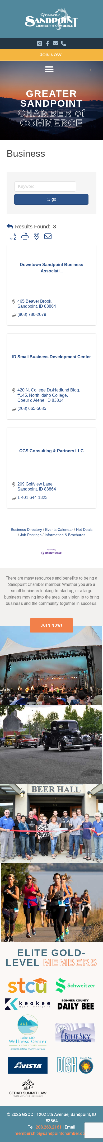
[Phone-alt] (63, 43)
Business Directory (26, 530)
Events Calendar (59, 530)
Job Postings (30, 535)
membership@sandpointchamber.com (52, 1133)
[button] (49, 69)
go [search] (54, 199)
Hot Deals (84, 530)
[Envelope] (55, 43)
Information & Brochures (65, 535)
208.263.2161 (49, 1127)
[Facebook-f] (47, 43)
